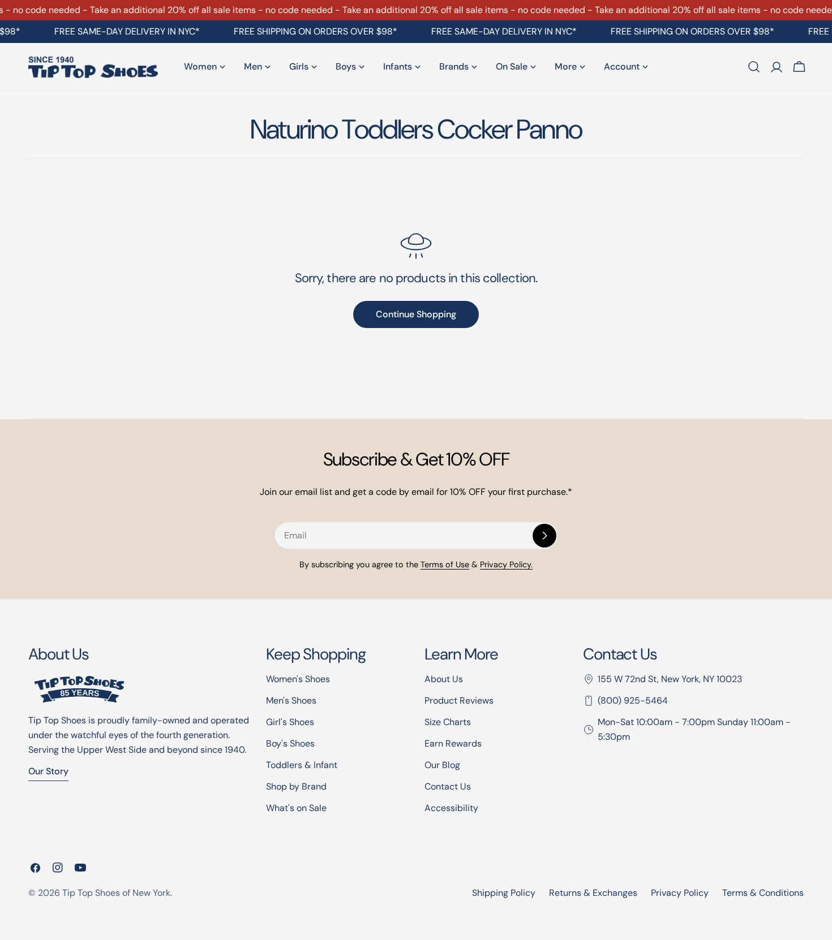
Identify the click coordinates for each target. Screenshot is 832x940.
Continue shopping (416, 314)
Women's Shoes (298, 679)
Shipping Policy (503, 893)
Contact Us (447, 786)
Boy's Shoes (290, 743)
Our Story (48, 771)
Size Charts (447, 722)
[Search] (754, 66)
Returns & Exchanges (593, 893)
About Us (443, 679)
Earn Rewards (453, 743)
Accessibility (451, 808)
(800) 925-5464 (633, 700)
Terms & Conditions (763, 893)
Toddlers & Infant (301, 765)
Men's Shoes (291, 700)
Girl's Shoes (290, 722)
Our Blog (442, 765)
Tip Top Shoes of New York (116, 893)
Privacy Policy (680, 893)
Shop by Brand (296, 786)
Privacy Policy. (506, 564)
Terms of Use (445, 564)
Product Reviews (459, 700)
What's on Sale (296, 808)
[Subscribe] (544, 535)
